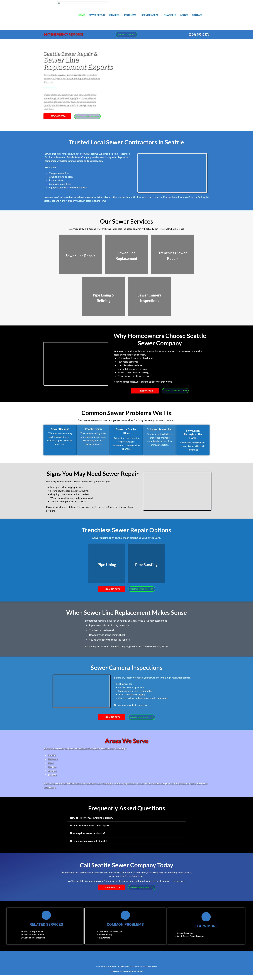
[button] (114, 15)
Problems (130, 15)
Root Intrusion (93, 429)
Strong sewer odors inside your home (69, 490)
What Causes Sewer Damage (190, 936)
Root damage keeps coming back (107, 634)
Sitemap (153, 966)
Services (114, 15)
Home (81, 15)
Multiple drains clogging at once (66, 487)
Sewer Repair (97, 15)
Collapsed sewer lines (60, 183)
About (184, 15)
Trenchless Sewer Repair (32, 934)
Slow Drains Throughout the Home (193, 434)
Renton (52, 766)
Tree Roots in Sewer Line (110, 931)
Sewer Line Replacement (32, 931)
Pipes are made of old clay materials (109, 625)
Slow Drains (104, 938)
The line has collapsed (101, 630)
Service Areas (150, 15)
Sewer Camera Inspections (126, 667)
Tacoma (52, 774)
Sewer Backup (105, 934)
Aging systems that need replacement (68, 187)
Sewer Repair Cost (185, 933)
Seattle (52, 755)
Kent (50, 762)
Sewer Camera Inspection (33, 938)
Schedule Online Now (126, 34)
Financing (170, 15)
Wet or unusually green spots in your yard (71, 497)
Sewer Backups (60, 429)
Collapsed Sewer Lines (160, 429)
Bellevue (52, 758)
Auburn (52, 770)
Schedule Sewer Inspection (87, 116)
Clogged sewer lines (59, 173)
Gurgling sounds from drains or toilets (69, 494)
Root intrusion (56, 180)
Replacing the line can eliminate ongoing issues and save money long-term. (126, 646)
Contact (197, 15)
